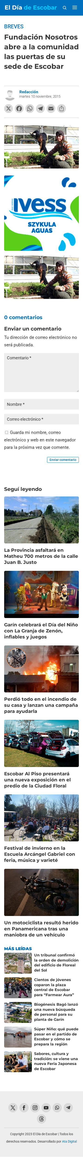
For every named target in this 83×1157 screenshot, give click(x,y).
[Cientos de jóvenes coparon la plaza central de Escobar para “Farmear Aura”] (18, 987)
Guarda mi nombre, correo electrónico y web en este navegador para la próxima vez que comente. (40, 440)
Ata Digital (69, 1141)
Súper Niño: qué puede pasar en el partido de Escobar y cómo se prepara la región (56, 1036)
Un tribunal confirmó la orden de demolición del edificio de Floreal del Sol (56, 962)
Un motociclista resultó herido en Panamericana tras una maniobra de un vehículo (41, 929)
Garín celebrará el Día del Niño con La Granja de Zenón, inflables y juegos (41, 631)
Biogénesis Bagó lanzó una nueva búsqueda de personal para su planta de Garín (56, 1012)
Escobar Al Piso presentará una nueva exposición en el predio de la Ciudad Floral (37, 780)
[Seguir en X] (13, 1107)
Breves (14, 26)
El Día (31, 7)
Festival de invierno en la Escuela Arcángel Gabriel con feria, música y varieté (39, 854)
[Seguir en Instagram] (35, 1107)
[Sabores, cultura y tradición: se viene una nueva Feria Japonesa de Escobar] (18, 1061)
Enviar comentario (63, 460)
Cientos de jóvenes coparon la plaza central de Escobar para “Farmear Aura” (54, 987)
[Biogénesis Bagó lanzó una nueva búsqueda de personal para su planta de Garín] (18, 1012)
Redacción (28, 91)
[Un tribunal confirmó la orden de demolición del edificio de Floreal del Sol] (18, 963)
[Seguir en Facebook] (24, 1107)
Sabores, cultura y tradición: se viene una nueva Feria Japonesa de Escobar (56, 1061)
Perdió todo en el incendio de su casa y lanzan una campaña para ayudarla (41, 705)
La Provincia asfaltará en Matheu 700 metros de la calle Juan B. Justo (41, 556)
